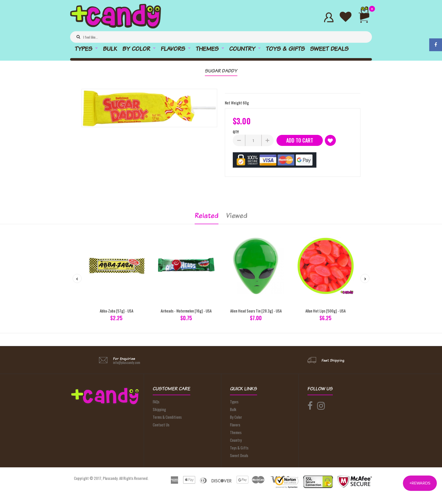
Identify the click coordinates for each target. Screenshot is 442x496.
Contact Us (161, 424)
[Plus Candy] (115, 27)
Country (236, 440)
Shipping (159, 409)
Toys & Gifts (239, 447)
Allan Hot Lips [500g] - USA (325, 311)
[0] (366, 17)
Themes (235, 432)
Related (206, 215)
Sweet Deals (239, 455)
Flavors (235, 424)
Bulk (233, 409)
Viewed (236, 215)
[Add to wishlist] (330, 140)
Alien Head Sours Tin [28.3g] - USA (256, 311)
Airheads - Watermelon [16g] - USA (186, 311)
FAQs (156, 401)
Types (234, 401)
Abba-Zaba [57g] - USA (116, 311)
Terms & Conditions (167, 417)
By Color (236, 417)
